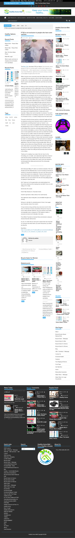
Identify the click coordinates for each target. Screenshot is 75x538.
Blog (56, 349)
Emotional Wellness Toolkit (45, 249)
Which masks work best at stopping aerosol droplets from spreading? (11, 60)
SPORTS (6, 513)
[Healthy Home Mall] (5, 17)
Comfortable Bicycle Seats (10, 464)
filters (9, 120)
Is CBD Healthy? (8, 458)
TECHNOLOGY (7, 515)
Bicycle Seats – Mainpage (61, 338)
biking (6, 117)
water (13, 122)
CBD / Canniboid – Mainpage (62, 351)
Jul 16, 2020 (25, 273)
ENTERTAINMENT (8, 520)
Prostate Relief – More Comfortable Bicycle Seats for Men (11, 467)
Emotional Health (41, 17)
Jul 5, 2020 (66, 103)
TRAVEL (6, 517)
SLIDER (57, 137)
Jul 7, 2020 (66, 79)
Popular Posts (53, 388)
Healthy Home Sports (9, 510)
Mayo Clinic (26, 66)
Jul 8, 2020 (66, 70)
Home (56, 369)
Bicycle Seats (21, 17)
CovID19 (11, 117)
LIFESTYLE (6, 518)
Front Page (58, 364)
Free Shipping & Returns (61, 361)
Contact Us (58, 354)
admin (31, 37)
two (10, 122)
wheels (6, 125)
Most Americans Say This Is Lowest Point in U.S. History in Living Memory (29, 251)
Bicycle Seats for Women (61, 346)
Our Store (58, 17)
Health (6, 122)
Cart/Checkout (12, 21)
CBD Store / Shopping (9, 457)
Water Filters (31, 17)
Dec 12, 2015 (63, 391)
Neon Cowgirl (7, 508)
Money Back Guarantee (61, 372)
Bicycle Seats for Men (60, 341)
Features (57, 359)
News (22, 234)
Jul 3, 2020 (59, 240)
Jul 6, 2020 (66, 92)
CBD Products (12, 17)
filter (6, 120)
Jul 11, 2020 (46, 274)
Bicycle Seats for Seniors (61, 343)
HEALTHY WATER (8, 511)
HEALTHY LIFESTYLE (59, 204)
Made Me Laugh (9, 56)
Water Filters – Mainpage (61, 374)
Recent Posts (9, 68)
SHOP (5, 522)
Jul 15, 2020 (35, 273)
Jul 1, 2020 (59, 256)
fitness (13, 120)
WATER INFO (59, 164)
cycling (15, 117)
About (56, 331)
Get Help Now (58, 367)
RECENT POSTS (60, 35)
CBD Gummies (7, 455)
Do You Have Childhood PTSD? (11, 497)
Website (30, 240)
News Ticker (8, 388)
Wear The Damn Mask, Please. (42, 3)
